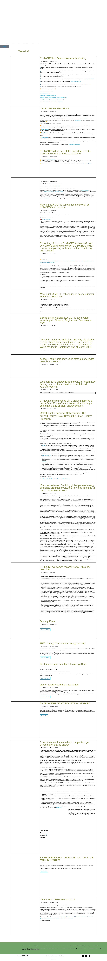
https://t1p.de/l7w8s (56, 185)
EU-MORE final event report (74, 144)
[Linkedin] (89, 956)
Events (18, 43)
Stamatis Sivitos (78, 120)
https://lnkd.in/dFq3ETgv (76, 81)
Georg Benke (44, 132)
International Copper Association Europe (48, 95)
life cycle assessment (59, 191)
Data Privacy (61, 955)
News (14, 43)
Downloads (26, 43)
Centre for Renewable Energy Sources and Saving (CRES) (51, 101)
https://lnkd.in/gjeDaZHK (87, 163)
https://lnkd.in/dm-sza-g (86, 84)
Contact (33, 43)
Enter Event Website (45, 629)
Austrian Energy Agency (44, 93)
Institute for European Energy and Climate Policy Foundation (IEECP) (53, 97)
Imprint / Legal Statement (51, 955)
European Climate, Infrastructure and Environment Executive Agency (56, 478)
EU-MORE (84, 118)
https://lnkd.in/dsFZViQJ (89, 78)
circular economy (84, 190)
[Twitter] (86, 956)
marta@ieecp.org (43, 833)
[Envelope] (83, 956)
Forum (38, 43)
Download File (44, 715)
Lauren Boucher (44, 137)
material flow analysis (48, 191)
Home (2, 43)
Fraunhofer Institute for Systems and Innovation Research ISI (52, 99)
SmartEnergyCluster (51, 159)
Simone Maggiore (45, 129)
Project (7, 43)
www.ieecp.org (59, 807)
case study (46, 198)
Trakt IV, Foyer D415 (46, 219)
